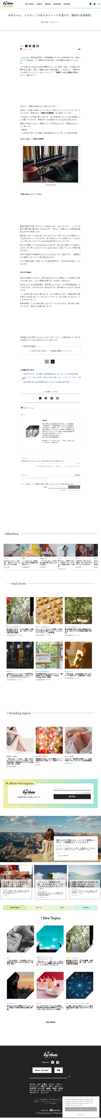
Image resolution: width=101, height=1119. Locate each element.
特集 (58, 1070)
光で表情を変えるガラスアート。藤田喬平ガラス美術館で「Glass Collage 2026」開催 (49, 675)
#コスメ (52, 1084)
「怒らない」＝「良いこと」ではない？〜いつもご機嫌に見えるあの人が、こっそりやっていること (49, 963)
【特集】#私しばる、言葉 (44, 959)
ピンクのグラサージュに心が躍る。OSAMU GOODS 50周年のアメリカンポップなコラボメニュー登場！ (49, 1007)
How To (38, 907)
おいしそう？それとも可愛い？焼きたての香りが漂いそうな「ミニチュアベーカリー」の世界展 (49, 631)
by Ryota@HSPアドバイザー (14, 635)
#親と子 (96, 558)
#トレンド (45, 1092)
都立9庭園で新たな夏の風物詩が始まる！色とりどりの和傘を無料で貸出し (78, 631)
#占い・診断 (85, 1003)
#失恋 (61, 1088)
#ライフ (6, 558)
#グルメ (38, 1003)
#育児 (23, 558)
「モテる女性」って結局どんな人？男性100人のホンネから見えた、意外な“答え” (20, 962)
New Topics (15, 907)
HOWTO (39, 4)
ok (81, 1109)
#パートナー (34, 1086)
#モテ (8, 958)
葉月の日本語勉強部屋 (52, 437)
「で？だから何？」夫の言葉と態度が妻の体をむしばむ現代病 (48, 562)
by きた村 (6, 567)
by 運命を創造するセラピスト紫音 (75, 1011)
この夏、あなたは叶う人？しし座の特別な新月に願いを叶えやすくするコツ (79, 1007)
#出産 (71, 756)
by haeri (38, 764)
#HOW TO (39, 891)
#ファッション (46, 1090)
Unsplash (53, 185)
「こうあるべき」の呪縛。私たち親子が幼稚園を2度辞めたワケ (30, 562)
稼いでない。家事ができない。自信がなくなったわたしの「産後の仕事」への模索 (66, 563)
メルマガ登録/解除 (40, 1099)
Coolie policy (79, 1105)
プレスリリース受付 (59, 1101)
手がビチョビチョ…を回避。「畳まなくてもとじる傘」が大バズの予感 (12, 562)
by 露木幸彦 (97, 567)
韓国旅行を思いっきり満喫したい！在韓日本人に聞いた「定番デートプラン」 (49, 760)
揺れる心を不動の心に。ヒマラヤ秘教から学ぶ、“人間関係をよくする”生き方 (75, 841)
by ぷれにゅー (70, 966)
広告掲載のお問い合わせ (57, 1099)
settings (81, 1114)
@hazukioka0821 (54, 435)
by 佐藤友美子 (26, 567)
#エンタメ (10, 627)
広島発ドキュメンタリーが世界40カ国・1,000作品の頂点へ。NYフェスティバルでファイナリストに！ (20, 675)
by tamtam (78, 567)
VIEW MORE (50, 1022)
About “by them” (42, 1070)
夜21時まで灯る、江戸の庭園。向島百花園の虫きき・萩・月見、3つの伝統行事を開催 (20, 631)
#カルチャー (55, 22)
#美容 (54, 1088)
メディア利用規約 (50, 1103)
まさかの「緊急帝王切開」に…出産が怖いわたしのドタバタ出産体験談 (78, 760)
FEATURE (67, 4)
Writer (62, 907)
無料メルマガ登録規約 (81, 793)
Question (86, 907)
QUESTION (57, 4)
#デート (45, 756)
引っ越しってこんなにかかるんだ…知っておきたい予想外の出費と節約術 (15, 884)
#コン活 (41, 1088)
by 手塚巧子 (43, 567)
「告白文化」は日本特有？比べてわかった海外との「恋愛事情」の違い (78, 675)
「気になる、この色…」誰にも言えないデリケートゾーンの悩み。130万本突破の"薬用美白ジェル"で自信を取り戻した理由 (20, 761)
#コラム (60, 558)
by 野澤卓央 (39, 967)
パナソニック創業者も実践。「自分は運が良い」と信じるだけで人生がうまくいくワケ (50, 885)
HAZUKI (44, 420)
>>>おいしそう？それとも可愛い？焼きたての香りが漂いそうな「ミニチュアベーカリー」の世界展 (51, 378)
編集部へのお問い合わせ (42, 1101)
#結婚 (48, 1088)
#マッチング (34, 1090)
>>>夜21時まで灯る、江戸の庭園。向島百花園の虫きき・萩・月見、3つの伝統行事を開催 (49, 133)
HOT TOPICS (29, 4)
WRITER (47, 4)
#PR (8, 756)
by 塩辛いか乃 (61, 568)
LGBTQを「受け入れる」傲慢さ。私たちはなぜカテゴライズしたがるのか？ (84, 562)
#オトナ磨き (13, 756)
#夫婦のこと (43, 558)
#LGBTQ (33, 1088)
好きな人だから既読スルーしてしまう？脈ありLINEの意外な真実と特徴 (20, 1007)
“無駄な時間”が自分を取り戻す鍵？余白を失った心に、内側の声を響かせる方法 (85, 884)
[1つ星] (21, 49)
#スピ (64, 846)
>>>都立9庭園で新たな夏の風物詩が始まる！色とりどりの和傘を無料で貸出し (46, 382)
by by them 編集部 (11, 766)
